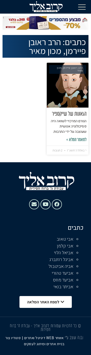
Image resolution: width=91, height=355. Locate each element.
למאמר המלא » (76, 140)
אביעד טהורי (62, 273)
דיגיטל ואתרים (35, 337)
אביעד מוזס (63, 280)
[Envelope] (34, 204)
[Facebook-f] (57, 204)
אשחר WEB (55, 337)
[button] (82, 7)
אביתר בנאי (63, 286)
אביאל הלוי (63, 252)
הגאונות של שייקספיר (69, 114)
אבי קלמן (65, 246)
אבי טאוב (65, 239)
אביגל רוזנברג (61, 259)
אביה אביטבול (61, 266)
